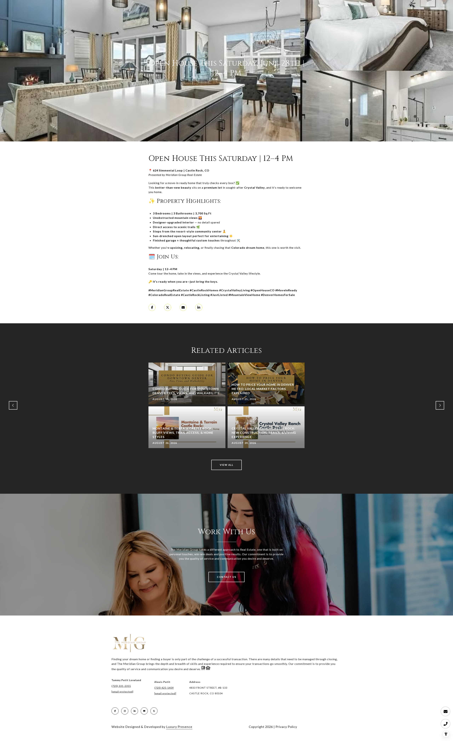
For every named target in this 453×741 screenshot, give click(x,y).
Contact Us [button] (226, 576)
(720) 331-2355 (121, 685)
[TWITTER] (153, 710)
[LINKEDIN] (134, 710)
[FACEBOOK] (115, 710)
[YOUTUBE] (144, 710)
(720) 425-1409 (164, 687)
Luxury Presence (179, 727)
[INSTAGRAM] (124, 710)
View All (226, 464)
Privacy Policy (286, 727)
